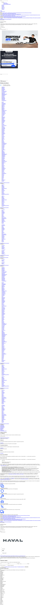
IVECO (3, 213)
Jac (14, 14)
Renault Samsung (4, 161)
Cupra (3, 115)
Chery (6, 14)
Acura (3, 282)
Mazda (3, 93)
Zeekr (3, 357)
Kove (3, 191)
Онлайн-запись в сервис (3, 15)
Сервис (3, 6)
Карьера (8, 16)
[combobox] (4, 0)
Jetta (3, 139)
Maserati (3, 332)
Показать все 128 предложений (4, 423)
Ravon (3, 340)
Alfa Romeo (4, 103)
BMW (3, 87)
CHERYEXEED (4, 110)
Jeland (3, 138)
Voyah (3, 175)
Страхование (31, 517)
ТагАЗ (3, 180)
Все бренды (4, 14)
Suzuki (3, 203)
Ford (3, 88)
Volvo (3, 354)
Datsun (3, 118)
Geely (16, 14)
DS (2, 116)
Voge (3, 192)
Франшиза (7, 519)
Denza (3, 299)
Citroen (3, 114)
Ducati (3, 187)
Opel (3, 96)
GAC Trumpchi (4, 125)
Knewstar (3, 142)
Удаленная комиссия (26, 517)
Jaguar (3, 317)
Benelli (3, 186)
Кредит (3, 5)
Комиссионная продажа (12, 13)
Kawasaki (3, 190)
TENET (18, 14)
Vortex (3, 355)
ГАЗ (2, 178)
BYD (3, 287)
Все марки (2, 183)
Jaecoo (3, 136)
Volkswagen (4, 100)
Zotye (3, 177)
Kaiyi (3, 141)
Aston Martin (4, 284)
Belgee (3, 107)
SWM (3, 344)
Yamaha (3, 193)
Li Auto (3, 145)
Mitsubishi (4, 94)
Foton (3, 227)
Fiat (2, 123)
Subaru (3, 349)
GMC (3, 126)
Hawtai (3, 129)
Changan (9, 14)
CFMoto (3, 198)
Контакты (3, 8)
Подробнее (1, 453)
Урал (3, 206)
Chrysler (3, 294)
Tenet (3, 171)
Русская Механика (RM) (5, 205)
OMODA (3, 156)
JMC (3, 215)
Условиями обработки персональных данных (10, 566)
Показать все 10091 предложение (4, 182)
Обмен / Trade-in (7, 13)
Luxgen (3, 329)
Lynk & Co (3, 149)
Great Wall (3, 128)
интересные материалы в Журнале (5, 479)
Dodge (3, 119)
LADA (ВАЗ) (4, 91)
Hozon (3, 312)
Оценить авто (2, 437)
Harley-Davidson (4, 188)
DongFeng (3, 120)
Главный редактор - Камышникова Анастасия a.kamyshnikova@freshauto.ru (23, 17)
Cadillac (3, 111)
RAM (3, 339)
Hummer (3, 132)
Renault (3, 98)
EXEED (13, 14)
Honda (3, 130)
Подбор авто (4, 517)
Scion (3, 345)
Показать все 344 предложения (4, 255)
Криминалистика (35, 517)
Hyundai (3, 89)
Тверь (1, 10)
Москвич (3, 360)
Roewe (3, 342)
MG (2, 150)
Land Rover (4, 272)
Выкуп (4, 13)
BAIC (3, 105)
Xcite (3, 176)
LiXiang (3, 146)
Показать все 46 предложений (4, 207)
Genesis (3, 127)
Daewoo (3, 297)
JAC (3, 135)
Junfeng (3, 216)
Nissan (3, 95)
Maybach (3, 152)
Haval (3, 251)
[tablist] (20, 49)
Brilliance (3, 289)
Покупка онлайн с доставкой (10, 517)
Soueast (3, 167)
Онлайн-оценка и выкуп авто (11, 15)
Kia (3, 90)
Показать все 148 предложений (4, 243)
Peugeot (3, 157)
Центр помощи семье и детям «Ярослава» (20, 16)
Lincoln (3, 147)
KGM (3, 140)
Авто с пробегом (6, 3)
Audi (3, 104)
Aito (3, 102)
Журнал (3, 9)
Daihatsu (3, 117)
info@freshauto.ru (10, 17)
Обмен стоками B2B (12, 519)
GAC (3, 124)
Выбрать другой (6, 568)
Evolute (3, 302)
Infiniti (3, 314)
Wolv (3, 239)
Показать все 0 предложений (4, 257)
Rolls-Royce (4, 162)
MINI (3, 151)
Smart (3, 166)
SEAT (3, 163)
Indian (3, 201)
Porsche (3, 97)
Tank (3, 170)
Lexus (3, 92)
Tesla (3, 352)
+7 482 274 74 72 (5, 17)
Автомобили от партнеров (20, 517)
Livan (3, 148)
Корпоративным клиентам (18, 519)
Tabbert (3, 237)
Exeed (5, 465)
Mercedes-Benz (4, 218)
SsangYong (4, 168)
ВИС (3, 240)
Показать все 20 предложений (4, 265)
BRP (3, 185)
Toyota (20, 14)
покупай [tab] (2, 49)
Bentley (3, 108)
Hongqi (3, 131)
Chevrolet (4, 113)
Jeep (3, 137)
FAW (3, 122)
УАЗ (3, 181)
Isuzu (3, 134)
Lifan (3, 327)
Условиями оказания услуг (21, 566)
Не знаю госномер (6, 437)
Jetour (11, 14)
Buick (3, 109)
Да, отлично (2, 568)
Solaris (3, 347)
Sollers (3, 220)
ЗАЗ (3, 179)
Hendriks (3, 228)
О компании (5, 16)
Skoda (3, 165)
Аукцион (4, 519)
